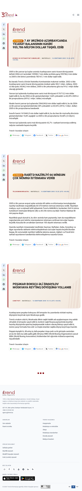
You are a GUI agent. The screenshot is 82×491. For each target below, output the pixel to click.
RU (77, 486)
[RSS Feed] (33, 469)
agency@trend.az (8, 412)
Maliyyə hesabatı (48, 439)
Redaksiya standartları (50, 433)
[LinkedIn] (28, 469)
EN (69, 486)
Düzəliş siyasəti (48, 436)
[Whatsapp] (4, 469)
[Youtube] (18, 469)
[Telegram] (23, 469)
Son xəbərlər (7, 423)
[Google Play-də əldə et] (27, 478)
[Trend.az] (9, 15)
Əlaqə (45, 429)
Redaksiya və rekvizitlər (50, 426)
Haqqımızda (47, 423)
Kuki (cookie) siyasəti (9, 457)
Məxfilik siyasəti (8, 451)
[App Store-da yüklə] (11, 478)
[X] (14, 469)
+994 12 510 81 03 (8, 410)
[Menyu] (78, 15)
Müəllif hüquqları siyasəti (11, 454)
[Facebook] (9, 469)
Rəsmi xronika (7, 426)
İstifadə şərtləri (7, 448)
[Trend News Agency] (9, 393)
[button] (4, 25)
